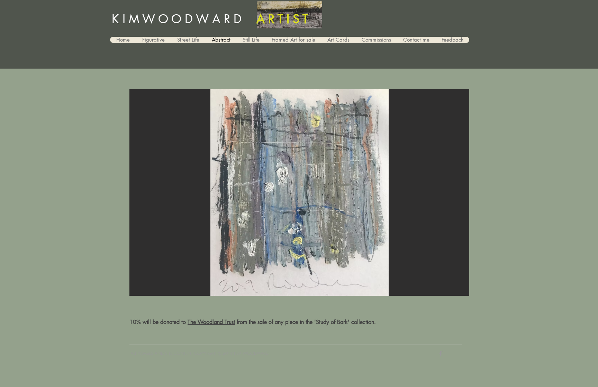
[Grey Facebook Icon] (440, 353)
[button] (299, 192)
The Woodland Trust (211, 322)
